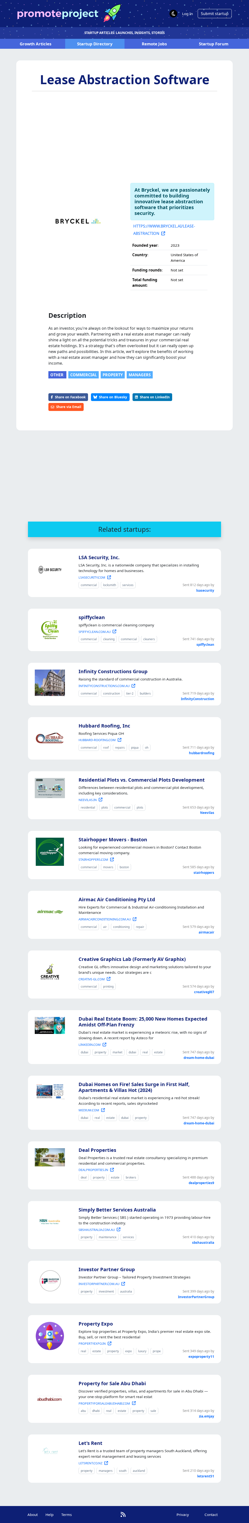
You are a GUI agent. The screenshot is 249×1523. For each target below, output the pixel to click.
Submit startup (215, 13)
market (117, 1052)
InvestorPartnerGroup (196, 1297)
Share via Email (68, 406)
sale (153, 1411)
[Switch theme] (173, 13)
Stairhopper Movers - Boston (113, 839)
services (127, 585)
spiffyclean (92, 617)
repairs (120, 747)
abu (83, 1411)
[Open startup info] (49, 568)
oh (146, 747)
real (145, 1052)
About (32, 1514)
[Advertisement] (124, 135)
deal (84, 1177)
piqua (135, 747)
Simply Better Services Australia (117, 1209)
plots (104, 807)
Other (57, 374)
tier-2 (129, 693)
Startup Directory (95, 44)
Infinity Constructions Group (113, 671)
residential (88, 807)
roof (106, 747)
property (113, 374)
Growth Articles (35, 44)
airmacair (206, 932)
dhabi (96, 1411)
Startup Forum (213, 44)
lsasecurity (205, 590)
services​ (128, 1237)
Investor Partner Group (107, 1269)
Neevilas (207, 813)
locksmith (109, 585)
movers (108, 867)
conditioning (121, 927)
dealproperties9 (201, 1183)
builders (145, 693)
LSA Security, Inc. (99, 557)
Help (49, 1514)
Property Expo (96, 1323)
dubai (84, 1052)
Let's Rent (90, 1443)
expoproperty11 (201, 1356)
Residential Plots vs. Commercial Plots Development (142, 780)
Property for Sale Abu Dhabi (112, 1383)
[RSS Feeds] (123, 1514)
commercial (83, 374)
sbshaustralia (203, 1242)
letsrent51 (205, 1476)
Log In (187, 13)
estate (158, 1052)
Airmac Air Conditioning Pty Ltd (117, 899)
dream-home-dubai (199, 1058)
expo (128, 1351)
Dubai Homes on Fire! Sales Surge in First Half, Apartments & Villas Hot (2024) (134, 1087)
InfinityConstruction (197, 699)
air (105, 927)
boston (124, 867)
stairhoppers (204, 872)
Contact (211, 1514)
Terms (66, 1514)
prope (157, 1351)
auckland (139, 1471)
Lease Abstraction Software (124, 79)
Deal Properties (97, 1150)
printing (108, 986)
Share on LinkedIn (155, 397)
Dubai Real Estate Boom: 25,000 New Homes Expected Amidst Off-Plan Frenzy (143, 1021)
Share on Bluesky (113, 397)
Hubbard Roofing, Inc (104, 725)
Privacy (183, 1514)
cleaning (109, 639)
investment (106, 1291)
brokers (131, 1177)
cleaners (149, 639)
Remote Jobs (154, 44)
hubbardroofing (201, 753)
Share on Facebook (70, 397)
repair (140, 927)
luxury (142, 1351)
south (122, 1471)
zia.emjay (206, 1416)
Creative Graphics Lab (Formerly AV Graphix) (132, 959)
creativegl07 (204, 992)
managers (140, 374)
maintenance (107, 1237)
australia (126, 1291)
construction (111, 693)
